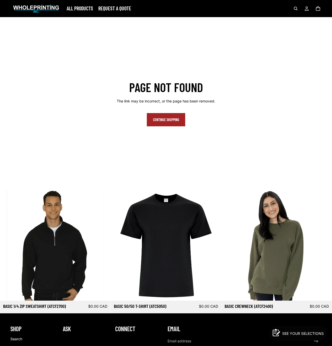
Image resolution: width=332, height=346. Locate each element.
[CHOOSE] (102, 292)
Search (16, 339)
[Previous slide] (8, 245)
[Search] (295, 8)
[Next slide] (102, 245)
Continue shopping (166, 119)
